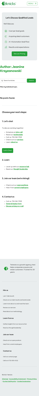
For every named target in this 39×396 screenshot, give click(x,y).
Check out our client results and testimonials (16, 300)
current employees (21, 188)
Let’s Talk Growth (8, 296)
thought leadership (20, 169)
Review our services (9, 307)
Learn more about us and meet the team (16, 303)
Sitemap (5, 379)
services (20, 140)
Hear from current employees (12, 344)
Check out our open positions (12, 340)
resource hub (24, 167)
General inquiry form (13, 204)
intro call (19, 132)
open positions (22, 185)
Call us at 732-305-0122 (10, 360)
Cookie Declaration (24, 381)
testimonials (18, 135)
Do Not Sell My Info (9, 381)
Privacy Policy (32, 379)
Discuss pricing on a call (14, 206)
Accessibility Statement (17, 379)
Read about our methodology (12, 311)
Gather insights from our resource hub (15, 324)
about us (14, 142)
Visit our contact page (10, 356)
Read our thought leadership (12, 328)
